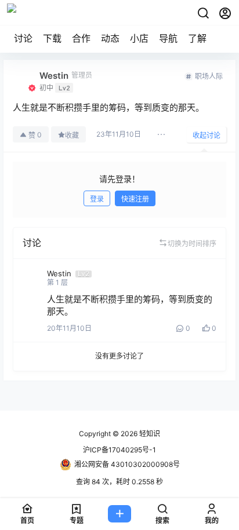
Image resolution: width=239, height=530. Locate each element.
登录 (97, 199)
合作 (81, 38)
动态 (110, 38)
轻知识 (148, 433)
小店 (139, 38)
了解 (197, 38)
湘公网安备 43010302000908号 (127, 464)
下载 (52, 38)
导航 (168, 38)
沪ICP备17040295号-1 (119, 449)
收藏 (72, 135)
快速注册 (135, 199)
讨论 (23, 38)
